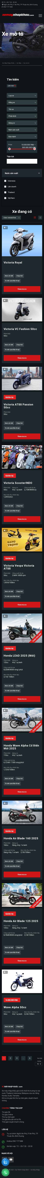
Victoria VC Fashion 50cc (20, 329)
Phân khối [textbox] (12, 116)
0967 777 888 (8, 7)
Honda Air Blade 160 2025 (21, 838)
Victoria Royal (13, 262)
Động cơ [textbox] (12, 123)
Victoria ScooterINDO (18, 483)
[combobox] (22, 95)
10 (38, 1064)
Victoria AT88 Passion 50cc (18, 406)
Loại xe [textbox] (11, 96)
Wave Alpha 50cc (15, 1007)
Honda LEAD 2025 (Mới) (19, 655)
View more (22, 289)
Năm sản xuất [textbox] (14, 130)
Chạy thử (19, 276)
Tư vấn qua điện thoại (12, 281)
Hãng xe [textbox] (12, 102)
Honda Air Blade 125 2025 (21, 921)
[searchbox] (9, 161)
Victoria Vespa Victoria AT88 (19, 567)
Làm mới (11, 86)
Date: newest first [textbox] (10, 218)
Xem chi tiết (9, 276)
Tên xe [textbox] (11, 109)
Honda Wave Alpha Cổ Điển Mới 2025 (21, 747)
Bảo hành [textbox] (12, 137)
